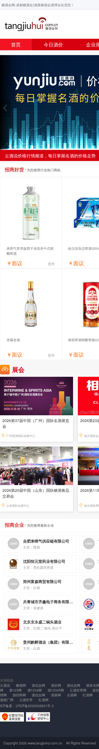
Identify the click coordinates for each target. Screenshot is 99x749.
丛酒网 (72, 694)
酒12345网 (56, 690)
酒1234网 (34, 690)
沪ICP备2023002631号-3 (35, 705)
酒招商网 (19, 694)
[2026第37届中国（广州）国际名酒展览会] (36, 395)
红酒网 (88, 694)
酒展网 (56, 694)
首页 (16, 44)
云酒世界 (26, 699)
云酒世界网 (78, 690)
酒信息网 (38, 685)
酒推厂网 (6, 699)
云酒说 (5, 685)
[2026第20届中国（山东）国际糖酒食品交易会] (36, 465)
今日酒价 (53, 44)
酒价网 (56, 685)
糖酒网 (21, 685)
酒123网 (15, 690)
